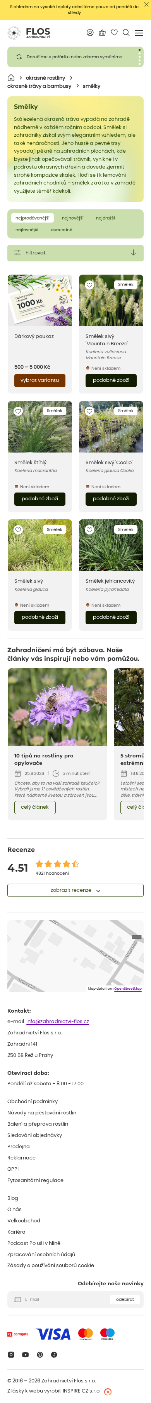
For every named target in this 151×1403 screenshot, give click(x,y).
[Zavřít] (146, 4)
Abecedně (61, 230)
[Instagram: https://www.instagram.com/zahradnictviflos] (11, 1354)
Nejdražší (105, 218)
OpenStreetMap (128, 988)
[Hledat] (126, 32)
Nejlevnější (26, 230)
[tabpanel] (75, 57)
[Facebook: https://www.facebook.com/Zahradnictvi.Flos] (54, 1354)
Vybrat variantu (40, 380)
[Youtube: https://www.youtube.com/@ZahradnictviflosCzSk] (25, 1354)
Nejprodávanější (32, 218)
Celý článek (35, 807)
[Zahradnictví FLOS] (28, 33)
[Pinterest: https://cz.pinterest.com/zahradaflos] (40, 1354)
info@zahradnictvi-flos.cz (57, 1021)
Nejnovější (73, 218)
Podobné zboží (111, 380)
